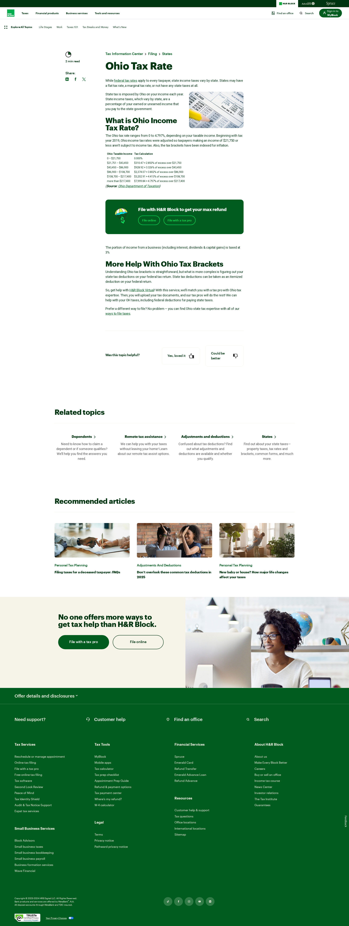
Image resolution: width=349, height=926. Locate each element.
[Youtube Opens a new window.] (199, 901)
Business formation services (34, 864)
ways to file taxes (117, 313)
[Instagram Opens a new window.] (189, 901)
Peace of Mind (24, 793)
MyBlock (100, 756)
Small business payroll (30, 858)
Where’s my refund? (108, 799)
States (267, 436)
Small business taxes (29, 846)
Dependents (82, 436)
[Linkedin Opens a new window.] (210, 901)
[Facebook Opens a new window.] (178, 901)
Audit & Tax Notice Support (33, 805)
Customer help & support (191, 810)
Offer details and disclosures (45, 695)
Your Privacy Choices (56, 918)
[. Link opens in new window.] (27, 918)
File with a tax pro (180, 220)
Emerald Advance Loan (190, 774)
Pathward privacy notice (111, 846)
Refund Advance (185, 780)
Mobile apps (103, 762)
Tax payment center (108, 793)
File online (149, 220)
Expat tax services (27, 811)
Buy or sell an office (267, 774)
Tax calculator (104, 768)
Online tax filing (25, 762)
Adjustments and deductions (205, 436)
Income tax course (267, 780)
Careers (259, 769)
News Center (263, 787)
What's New (120, 27)
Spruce (179, 756)
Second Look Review (29, 787)
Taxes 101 (72, 27)
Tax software (23, 780)
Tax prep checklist (107, 774)
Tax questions (183, 816)
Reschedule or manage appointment (40, 756)
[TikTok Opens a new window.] (168, 901)
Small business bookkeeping (34, 852)
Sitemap (180, 834)
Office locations (185, 822)
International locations (190, 828)
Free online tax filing (28, 774)
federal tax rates (125, 80)
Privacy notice (104, 840)
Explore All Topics (21, 27)
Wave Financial (25, 871)
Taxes (25, 13)
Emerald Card (183, 762)
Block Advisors (25, 840)
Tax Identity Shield (27, 799)
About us (260, 756)
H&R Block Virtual (141, 290)
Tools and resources (107, 13)
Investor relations (266, 793)
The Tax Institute (265, 799)
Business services (77, 13)
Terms (99, 834)
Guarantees (262, 805)
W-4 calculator (104, 805)
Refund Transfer (185, 768)
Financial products (47, 13)
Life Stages (45, 27)
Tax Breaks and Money (95, 27)
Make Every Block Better (270, 762)
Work (59, 27)
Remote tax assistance (144, 436)
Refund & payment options (113, 787)
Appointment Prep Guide (112, 780)
